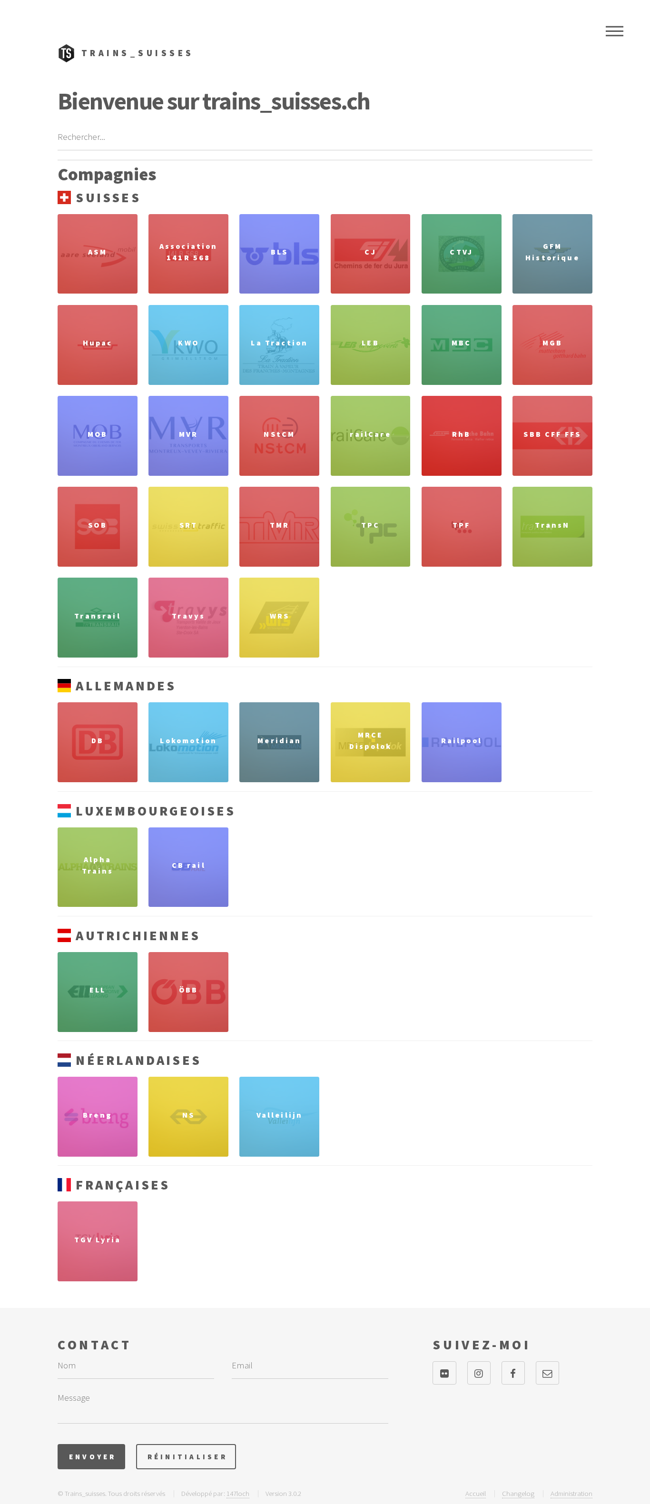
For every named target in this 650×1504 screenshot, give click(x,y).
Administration (571, 1493)
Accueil (475, 1493)
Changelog (518, 1493)
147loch (238, 1493)
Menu (614, 31)
